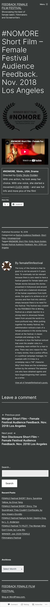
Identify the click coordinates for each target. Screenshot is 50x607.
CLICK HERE (22, 187)
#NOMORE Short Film (18, 241)
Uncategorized (13, 238)
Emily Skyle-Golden (27, 175)
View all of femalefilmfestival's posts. (31, 382)
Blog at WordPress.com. (13, 597)
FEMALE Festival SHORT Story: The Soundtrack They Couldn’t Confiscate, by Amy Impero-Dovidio (22, 510)
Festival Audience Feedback (28, 235)
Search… (6, 467)
